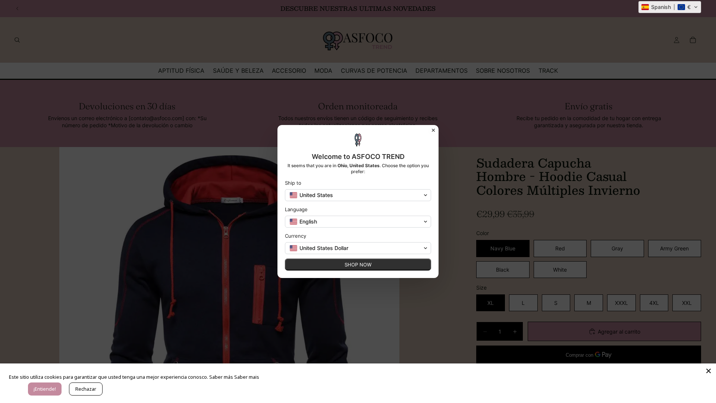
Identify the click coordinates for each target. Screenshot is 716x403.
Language (296, 209)
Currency (295, 236)
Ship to (293, 183)
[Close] (708, 371)
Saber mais (246, 377)
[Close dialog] (433, 130)
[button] (669, 7)
